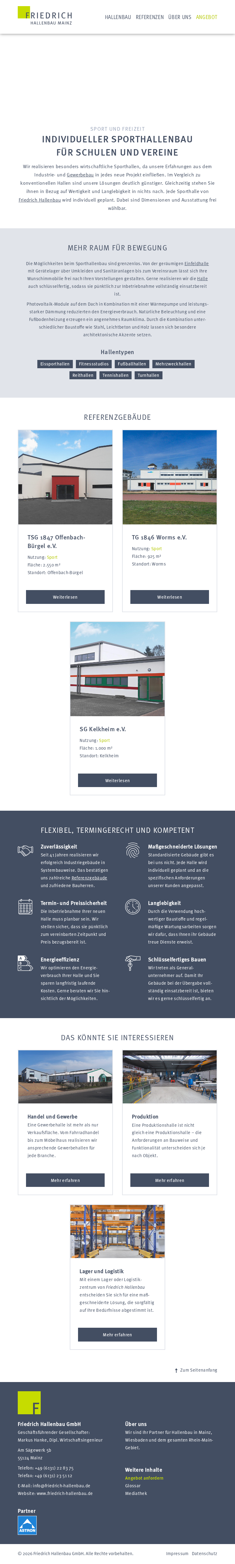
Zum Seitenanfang (198, 1370)
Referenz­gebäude (89, 878)
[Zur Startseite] (29, 1413)
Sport (52, 557)
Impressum (177, 1554)
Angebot (207, 17)
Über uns (179, 17)
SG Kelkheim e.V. (103, 730)
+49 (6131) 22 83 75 (54, 1468)
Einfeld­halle (197, 264)
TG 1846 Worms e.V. (159, 538)
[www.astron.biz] (27, 1525)
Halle (202, 279)
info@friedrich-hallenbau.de (61, 1486)
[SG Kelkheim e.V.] (117, 669)
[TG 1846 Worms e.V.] (170, 477)
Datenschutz (205, 1554)
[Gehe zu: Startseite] (45, 15)
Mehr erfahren (65, 1180)
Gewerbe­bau (80, 175)
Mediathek (136, 1494)
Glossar (132, 1486)
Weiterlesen (65, 596)
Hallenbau (118, 17)
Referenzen (150, 17)
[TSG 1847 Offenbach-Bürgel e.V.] (65, 477)
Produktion (145, 1116)
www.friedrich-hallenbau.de (65, 1494)
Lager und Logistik (102, 1271)
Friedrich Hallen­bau (40, 200)
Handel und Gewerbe (53, 1116)
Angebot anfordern (144, 1478)
